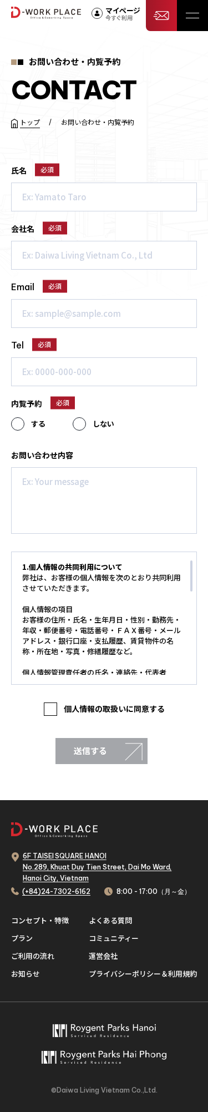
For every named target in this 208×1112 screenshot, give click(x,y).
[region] (104, 617)
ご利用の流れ (32, 956)
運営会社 (103, 956)
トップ (30, 122)
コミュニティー (114, 938)
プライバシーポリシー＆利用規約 (143, 973)
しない (103, 423)
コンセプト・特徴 (40, 920)
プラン (22, 938)
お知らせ (25, 973)
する (38, 423)
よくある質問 (110, 920)
